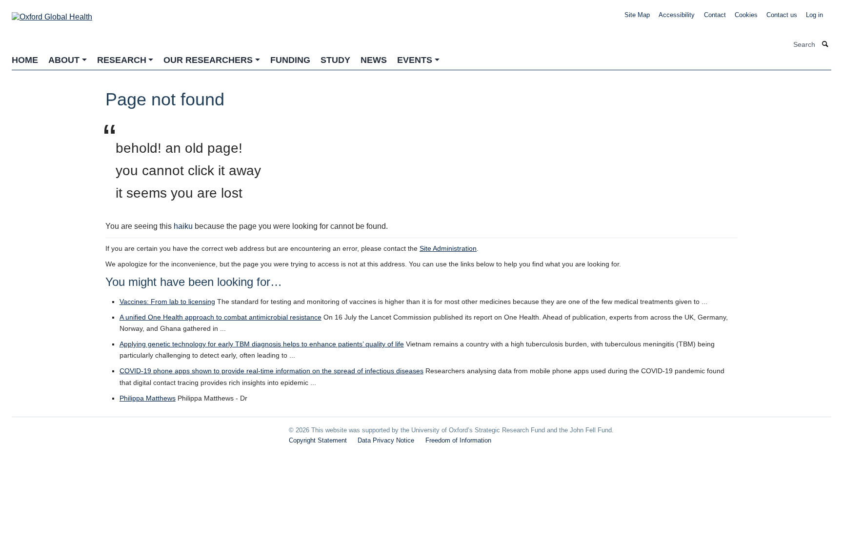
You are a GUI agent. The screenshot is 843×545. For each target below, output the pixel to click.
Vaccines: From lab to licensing (167, 301)
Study (335, 60)
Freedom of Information (458, 440)
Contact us (781, 15)
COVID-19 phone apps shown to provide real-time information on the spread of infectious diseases (271, 371)
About (64, 60)
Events (414, 60)
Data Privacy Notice (386, 440)
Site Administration (448, 248)
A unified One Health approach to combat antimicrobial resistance (220, 317)
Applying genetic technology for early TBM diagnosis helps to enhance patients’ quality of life (262, 344)
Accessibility (677, 15)
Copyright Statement (318, 440)
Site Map (637, 15)
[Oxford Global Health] (52, 14)
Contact (715, 15)
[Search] (825, 44)
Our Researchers (208, 60)
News (374, 60)
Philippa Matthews (148, 398)
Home (25, 60)
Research (121, 60)
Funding (290, 60)
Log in (814, 15)
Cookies (746, 15)
